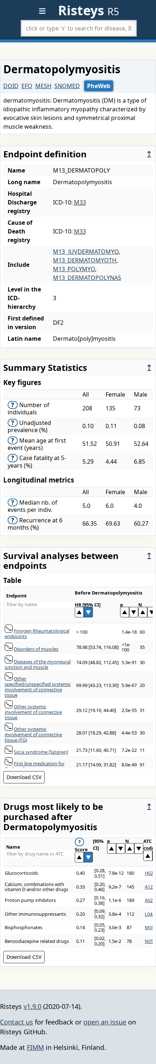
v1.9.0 (32, 1006)
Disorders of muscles (36, 649)
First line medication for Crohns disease (35, 766)
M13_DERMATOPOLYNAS (87, 278)
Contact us (16, 1022)
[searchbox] (79, 28)
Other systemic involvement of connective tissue (33, 711)
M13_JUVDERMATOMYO (86, 252)
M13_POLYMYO (74, 269)
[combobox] (79, 28)
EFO (26, 86)
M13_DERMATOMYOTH (84, 260)
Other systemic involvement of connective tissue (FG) (33, 734)
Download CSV (24, 777)
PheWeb (98, 86)
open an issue (104, 1022)
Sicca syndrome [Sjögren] (41, 752)
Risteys (88, 10)
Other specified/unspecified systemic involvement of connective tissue (38, 686)
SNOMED (67, 86)
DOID (11, 86)
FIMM (35, 1047)
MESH (43, 86)
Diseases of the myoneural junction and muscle (38, 664)
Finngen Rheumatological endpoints (37, 633)
